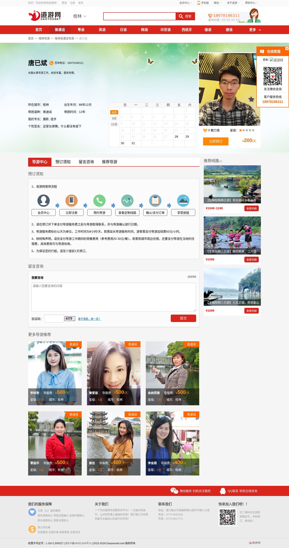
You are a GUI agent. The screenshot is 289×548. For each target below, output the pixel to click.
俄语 (208, 30)
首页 (80, 2)
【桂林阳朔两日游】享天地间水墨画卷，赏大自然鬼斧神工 (244, 200)
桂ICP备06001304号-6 (78, 543)
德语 (229, 30)
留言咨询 (86, 162)
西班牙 (187, 30)
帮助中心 (250, 2)
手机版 (205, 2)
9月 (114, 118)
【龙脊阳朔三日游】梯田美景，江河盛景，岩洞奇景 (240, 251)
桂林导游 (44, 38)
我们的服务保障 (40, 504)
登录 (64, 2)
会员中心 (184, 2)
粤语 (81, 30)
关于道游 (232, 2)
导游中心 (39, 162)
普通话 (60, 30)
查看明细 (251, 208)
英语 (102, 30)
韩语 (144, 30)
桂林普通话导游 (64, 38)
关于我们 (101, 504)
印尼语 (166, 30)
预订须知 (63, 162)
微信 (216, 2)
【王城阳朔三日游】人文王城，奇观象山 (232, 302)
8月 (114, 112)
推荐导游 (109, 162)
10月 (114, 124)
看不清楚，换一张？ (89, 319)
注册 (72, 2)
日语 (123, 30)
